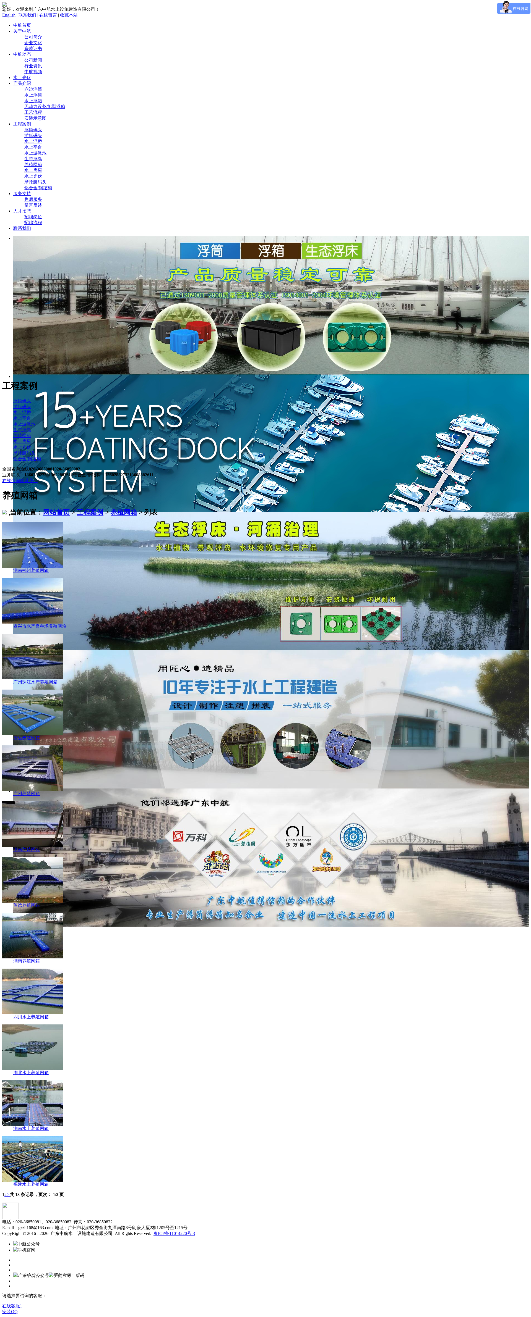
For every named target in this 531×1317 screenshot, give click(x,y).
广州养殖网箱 (26, 793)
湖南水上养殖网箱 (31, 1128)
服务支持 (22, 193)
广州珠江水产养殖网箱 (35, 682)
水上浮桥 (33, 141)
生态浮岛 (33, 158)
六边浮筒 (33, 89)
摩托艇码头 (35, 182)
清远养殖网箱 (26, 737)
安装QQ (10, 1311)
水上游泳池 (35, 153)
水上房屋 (33, 170)
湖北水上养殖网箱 (31, 1072)
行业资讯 (33, 66)
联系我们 (27, 15)
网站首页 (56, 512)
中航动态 (22, 54)
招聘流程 (33, 222)
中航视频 (33, 71)
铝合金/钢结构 (38, 187)
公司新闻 (33, 60)
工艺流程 (33, 112)
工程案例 (22, 124)
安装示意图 (35, 118)
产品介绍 (22, 83)
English (8, 15)
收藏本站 (69, 15)
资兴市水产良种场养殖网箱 (39, 626)
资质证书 (33, 48)
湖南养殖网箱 (26, 849)
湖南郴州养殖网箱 (31, 570)
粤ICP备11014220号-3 (174, 1233)
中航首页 (22, 25)
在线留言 (48, 15)
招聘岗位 (33, 216)
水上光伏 (22, 77)
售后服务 (33, 199)
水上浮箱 (33, 100)
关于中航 (22, 31)
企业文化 (33, 42)
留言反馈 (33, 205)
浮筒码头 (33, 129)
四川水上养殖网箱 (31, 1016)
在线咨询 (11, 480)
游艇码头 (33, 135)
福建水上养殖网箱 (31, 1184)
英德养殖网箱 (26, 905)
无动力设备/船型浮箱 (44, 106)
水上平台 (33, 147)
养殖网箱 (33, 164)
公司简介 (33, 37)
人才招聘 (22, 211)
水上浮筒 (33, 95)
